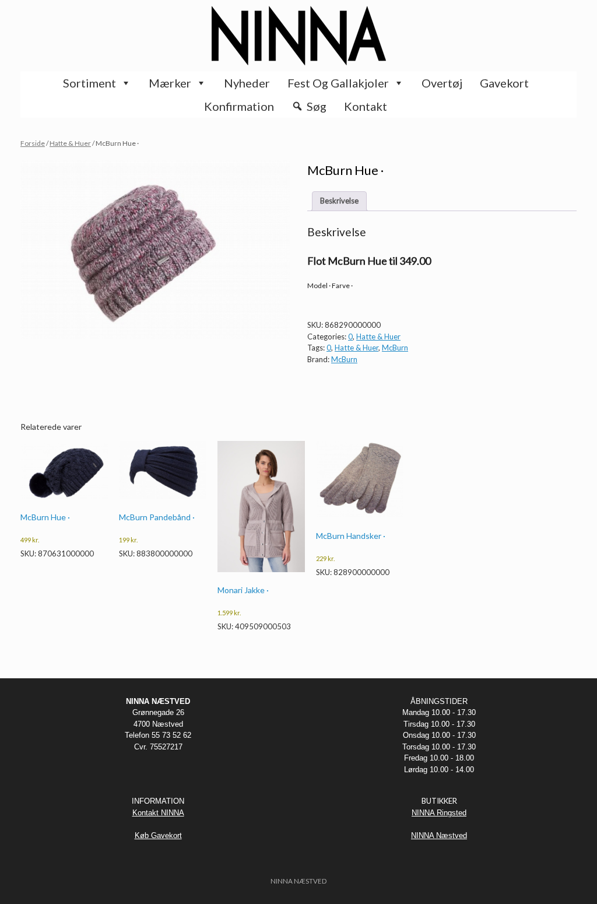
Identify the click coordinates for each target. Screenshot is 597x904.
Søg (316, 106)
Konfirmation (239, 106)
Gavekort (504, 83)
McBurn (395, 347)
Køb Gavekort (158, 835)
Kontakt (365, 106)
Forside (32, 143)
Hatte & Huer (70, 143)
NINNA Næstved (439, 835)
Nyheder (247, 83)
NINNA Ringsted (439, 812)
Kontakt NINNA (158, 812)
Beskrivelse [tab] (339, 200)
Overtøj (442, 83)
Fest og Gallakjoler (338, 83)
